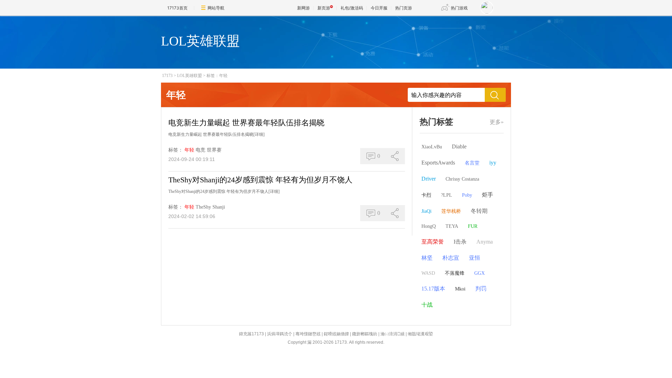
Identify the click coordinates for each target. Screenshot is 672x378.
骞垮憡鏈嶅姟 (308, 333)
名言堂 (472, 163)
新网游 (303, 7)
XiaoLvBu (431, 146)
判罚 (480, 289)
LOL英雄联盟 (189, 75)
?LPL (446, 195)
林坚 (427, 258)
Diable (459, 146)
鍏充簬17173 (251, 333)
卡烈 (426, 195)
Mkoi (460, 289)
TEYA (452, 226)
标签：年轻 (216, 75)
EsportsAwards (438, 163)
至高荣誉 (432, 242)
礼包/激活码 (352, 7)
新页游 (323, 7)
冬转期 (479, 211)
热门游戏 (459, 7)
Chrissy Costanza (462, 179)
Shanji (218, 207)
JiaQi (426, 211)
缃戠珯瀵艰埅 (420, 333)
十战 (427, 305)
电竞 (200, 150)
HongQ (428, 226)
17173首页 (177, 7)
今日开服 (379, 7)
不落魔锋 (454, 273)
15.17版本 (433, 289)
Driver (428, 179)
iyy (492, 163)
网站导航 (216, 7)
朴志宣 (450, 258)
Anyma (484, 242)
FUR (472, 226)
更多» (497, 122)
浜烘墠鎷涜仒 (279, 333)
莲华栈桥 (451, 211)
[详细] (259, 134)
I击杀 (460, 242)
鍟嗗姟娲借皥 (336, 333)
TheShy (203, 207)
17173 (167, 75)
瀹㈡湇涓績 (392, 333)
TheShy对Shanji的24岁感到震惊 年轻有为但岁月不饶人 (260, 179)
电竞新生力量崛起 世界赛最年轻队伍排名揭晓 (246, 122)
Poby (467, 195)
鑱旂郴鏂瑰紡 (364, 333)
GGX (479, 273)
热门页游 (403, 7)
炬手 (487, 195)
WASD (428, 273)
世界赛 (214, 150)
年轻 (189, 150)
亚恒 (474, 258)
